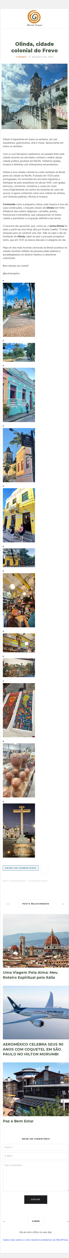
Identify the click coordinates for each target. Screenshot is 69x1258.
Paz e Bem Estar (18, 1121)
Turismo (21, 57)
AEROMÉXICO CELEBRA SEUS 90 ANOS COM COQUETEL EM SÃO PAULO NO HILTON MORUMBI (33, 1049)
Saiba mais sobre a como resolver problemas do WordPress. (36, 1239)
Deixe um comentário (20, 868)
